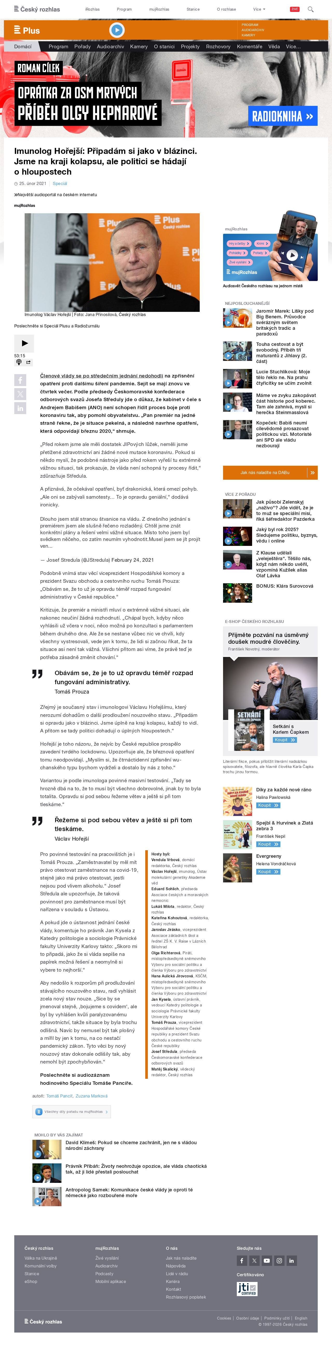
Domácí (23, 46)
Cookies (224, 1318)
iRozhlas (92, 9)
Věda (274, 46)
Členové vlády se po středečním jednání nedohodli (101, 376)
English (301, 1318)
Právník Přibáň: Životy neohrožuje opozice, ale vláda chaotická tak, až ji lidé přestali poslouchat (136, 1169)
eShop (31, 1281)
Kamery (248, 35)
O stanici (164, 46)
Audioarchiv (253, 30)
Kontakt (173, 1289)
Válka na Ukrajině (41, 1258)
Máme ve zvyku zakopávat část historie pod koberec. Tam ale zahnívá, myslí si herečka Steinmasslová (286, 404)
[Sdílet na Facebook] (20, 380)
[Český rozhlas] (37, 9)
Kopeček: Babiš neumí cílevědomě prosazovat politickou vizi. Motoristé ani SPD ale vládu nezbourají (284, 434)
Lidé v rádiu (177, 1273)
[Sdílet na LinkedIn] (20, 408)
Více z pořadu (240, 494)
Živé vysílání (237, 262)
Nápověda (176, 1266)
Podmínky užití (277, 1318)
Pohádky (235, 253)
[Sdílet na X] (20, 394)
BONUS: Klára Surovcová (285, 586)
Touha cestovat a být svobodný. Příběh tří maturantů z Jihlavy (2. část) (281, 352)
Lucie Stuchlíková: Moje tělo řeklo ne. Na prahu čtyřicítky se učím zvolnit (284, 377)
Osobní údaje (247, 1318)
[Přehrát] (24, 344)
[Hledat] (311, 9)
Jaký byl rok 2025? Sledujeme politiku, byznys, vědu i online (287, 535)
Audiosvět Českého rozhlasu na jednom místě (263, 286)
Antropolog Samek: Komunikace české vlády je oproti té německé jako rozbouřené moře (129, 1192)
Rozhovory (218, 46)
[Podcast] (19, 362)
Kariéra (172, 1281)
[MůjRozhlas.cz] (24, 206)
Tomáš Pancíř (59, 1096)
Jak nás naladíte (181, 1258)
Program (124, 9)
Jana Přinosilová (100, 314)
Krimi (260, 243)
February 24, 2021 (133, 560)
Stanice (193, 9)
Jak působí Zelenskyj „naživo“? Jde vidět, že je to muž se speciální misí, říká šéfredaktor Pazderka (285, 510)
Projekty (190, 46)
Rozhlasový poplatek (186, 1297)
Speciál (60, 183)
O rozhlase (226, 9)
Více (293, 46)
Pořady (82, 46)
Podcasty (104, 1273)
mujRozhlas (159, 9)
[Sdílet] (28, 362)
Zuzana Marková (92, 1096)
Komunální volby (41, 1266)
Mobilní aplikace (110, 1281)
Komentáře (249, 46)
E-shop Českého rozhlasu (254, 621)
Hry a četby (237, 243)
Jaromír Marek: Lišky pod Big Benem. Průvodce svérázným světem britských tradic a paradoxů (285, 322)
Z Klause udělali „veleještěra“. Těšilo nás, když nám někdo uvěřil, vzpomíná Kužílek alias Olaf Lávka (283, 564)
